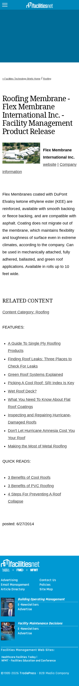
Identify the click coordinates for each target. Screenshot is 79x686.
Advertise (25, 609)
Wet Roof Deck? (22, 391)
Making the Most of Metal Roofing (37, 446)
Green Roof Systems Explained (35, 374)
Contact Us (48, 580)
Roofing (47, 78)
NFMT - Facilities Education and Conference (29, 660)
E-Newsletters (28, 604)
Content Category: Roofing (25, 312)
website (49, 164)
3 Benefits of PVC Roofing (31, 486)
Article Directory (13, 589)
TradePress (28, 673)
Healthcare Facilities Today (19, 657)
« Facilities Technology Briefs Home (21, 78)
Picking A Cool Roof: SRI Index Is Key (41, 383)
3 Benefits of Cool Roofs (29, 477)
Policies (45, 585)
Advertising (9, 580)
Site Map (46, 589)
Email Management (15, 585)
